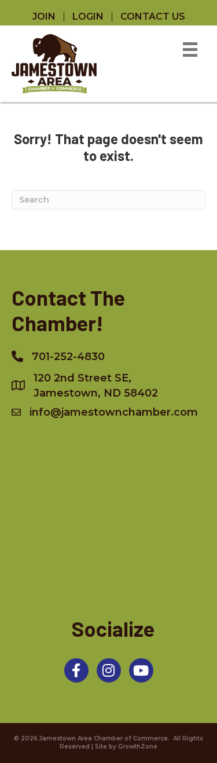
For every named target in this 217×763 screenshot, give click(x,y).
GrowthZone (137, 746)
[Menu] (190, 49)
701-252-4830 (68, 356)
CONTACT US (152, 16)
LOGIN (88, 16)
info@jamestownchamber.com (114, 412)
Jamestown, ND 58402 (96, 385)
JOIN (44, 16)
